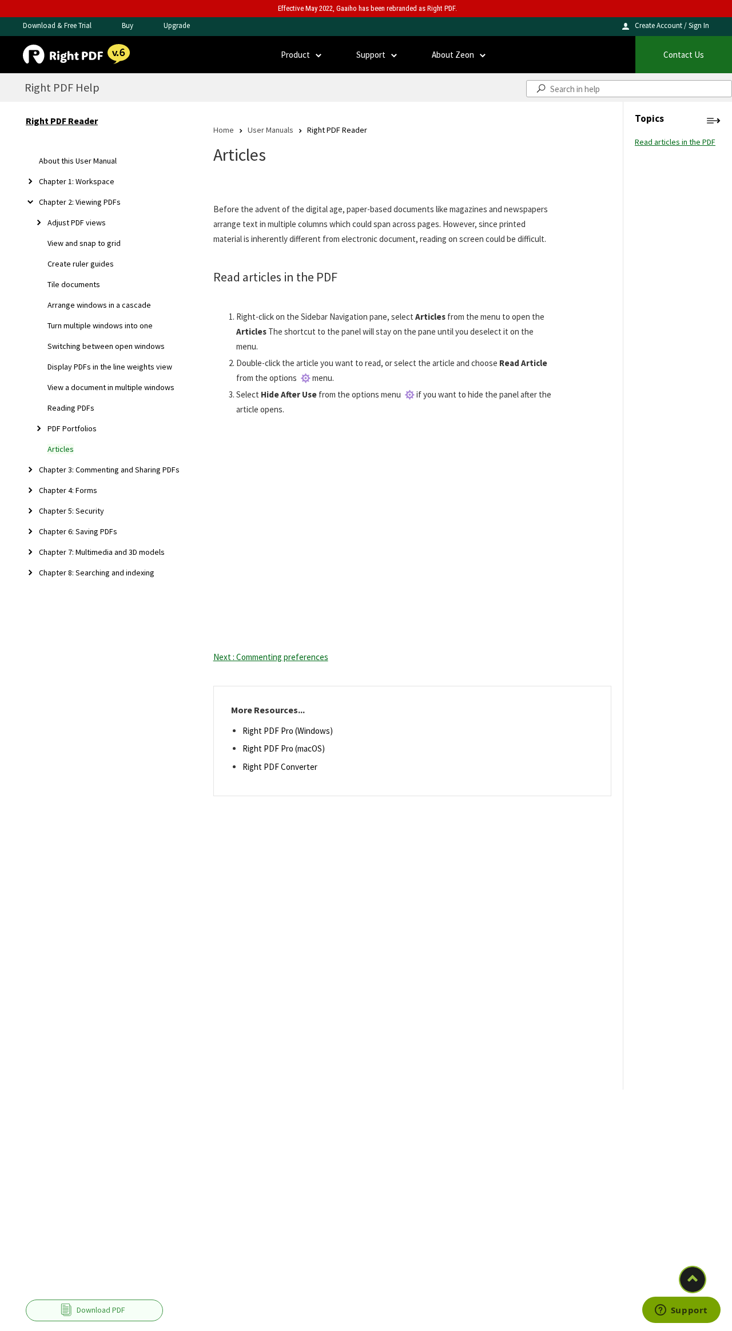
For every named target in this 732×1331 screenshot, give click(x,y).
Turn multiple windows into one (100, 325)
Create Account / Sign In (672, 25)
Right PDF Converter (279, 766)
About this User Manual (78, 161)
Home (223, 129)
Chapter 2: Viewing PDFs (80, 202)
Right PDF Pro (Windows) (287, 730)
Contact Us (683, 54)
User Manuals (270, 129)
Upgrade (177, 25)
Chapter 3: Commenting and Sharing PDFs (109, 469)
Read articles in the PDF (675, 142)
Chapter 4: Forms (68, 490)
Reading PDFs (70, 408)
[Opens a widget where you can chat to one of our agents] (681, 1311)
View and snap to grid (84, 243)
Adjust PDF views (76, 222)
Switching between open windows (106, 346)
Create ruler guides (80, 264)
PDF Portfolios (72, 428)
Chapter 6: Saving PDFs (78, 531)
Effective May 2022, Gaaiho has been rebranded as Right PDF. (367, 8)
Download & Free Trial (57, 25)
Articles (60, 449)
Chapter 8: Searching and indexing (96, 572)
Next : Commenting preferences (270, 656)
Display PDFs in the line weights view (109, 366)
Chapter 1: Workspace (76, 181)
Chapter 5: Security (71, 511)
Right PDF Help (62, 87)
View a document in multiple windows (110, 387)
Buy (127, 25)
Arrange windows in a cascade (99, 305)
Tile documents (73, 284)
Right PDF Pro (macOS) (283, 748)
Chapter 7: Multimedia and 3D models (102, 552)
